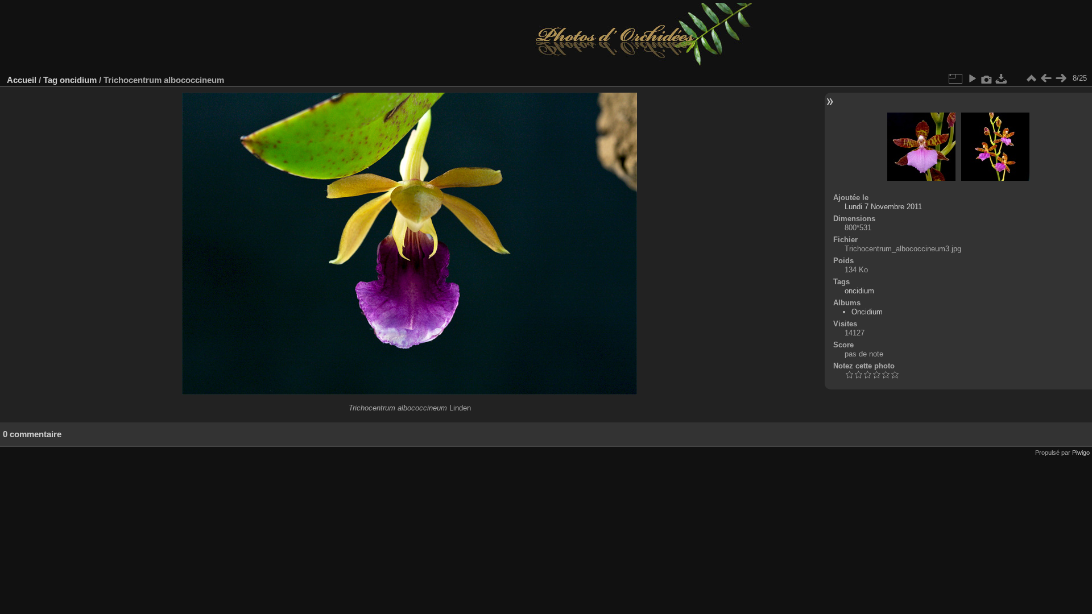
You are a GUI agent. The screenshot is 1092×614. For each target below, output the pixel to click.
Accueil (21, 80)
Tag (50, 80)
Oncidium (867, 312)
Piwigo (1081, 452)
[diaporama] (972, 78)
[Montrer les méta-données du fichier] (986, 78)
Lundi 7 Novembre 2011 (883, 206)
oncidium (78, 80)
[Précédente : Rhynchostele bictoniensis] (1046, 78)
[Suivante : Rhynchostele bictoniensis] (1060, 78)
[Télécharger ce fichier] (1001, 78)
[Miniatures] (1031, 78)
